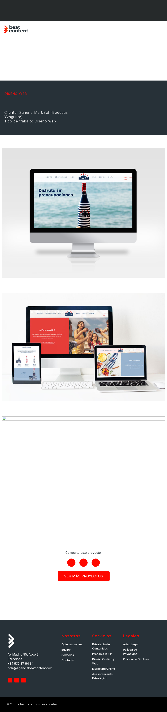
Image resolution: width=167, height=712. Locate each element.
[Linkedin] (13, 10)
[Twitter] (10, 680)
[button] (160, 29)
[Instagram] (25, 10)
